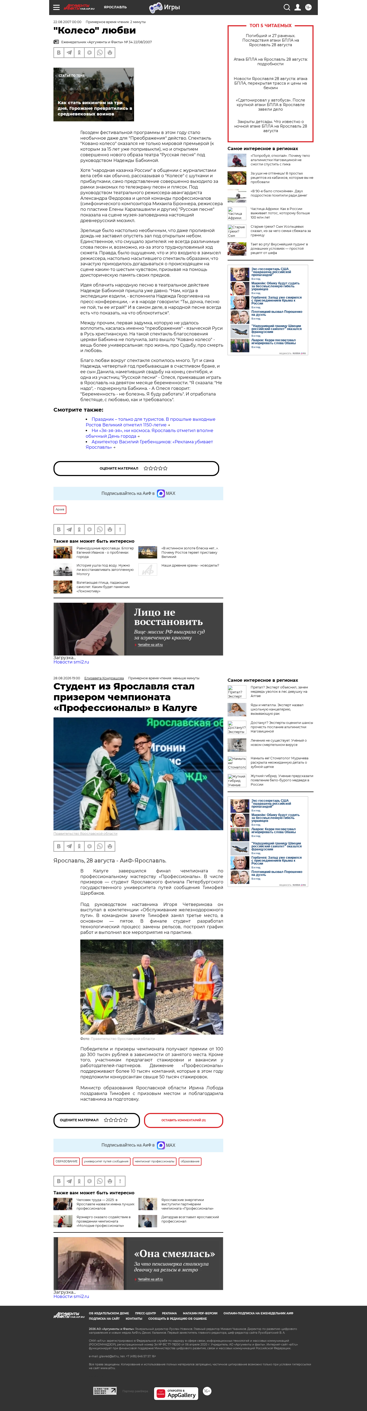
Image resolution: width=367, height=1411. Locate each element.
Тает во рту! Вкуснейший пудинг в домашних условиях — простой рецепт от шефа (279, 248)
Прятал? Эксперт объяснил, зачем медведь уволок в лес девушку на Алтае (279, 691)
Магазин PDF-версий (200, 1313)
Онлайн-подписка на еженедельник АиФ (258, 1313)
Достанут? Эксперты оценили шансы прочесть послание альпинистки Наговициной (282, 727)
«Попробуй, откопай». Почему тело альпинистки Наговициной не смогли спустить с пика (280, 160)
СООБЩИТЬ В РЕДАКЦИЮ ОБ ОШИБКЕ (177, 1319)
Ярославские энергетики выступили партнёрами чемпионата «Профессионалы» (187, 1204)
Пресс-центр (145, 1313)
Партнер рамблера (135, 1391)
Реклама (169, 1313)
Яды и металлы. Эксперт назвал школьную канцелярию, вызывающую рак (277, 709)
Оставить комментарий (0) (183, 1120)
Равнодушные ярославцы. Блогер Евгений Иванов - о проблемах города (105, 552)
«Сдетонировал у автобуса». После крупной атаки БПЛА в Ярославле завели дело (270, 105)
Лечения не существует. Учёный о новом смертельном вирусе (279, 742)
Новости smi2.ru (71, 662)
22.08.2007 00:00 (67, 22)
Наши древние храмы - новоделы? (190, 565)
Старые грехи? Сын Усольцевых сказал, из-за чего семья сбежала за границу (281, 230)
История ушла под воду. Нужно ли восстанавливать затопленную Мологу (105, 569)
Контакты (134, 1319)
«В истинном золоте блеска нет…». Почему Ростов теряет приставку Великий (190, 552)
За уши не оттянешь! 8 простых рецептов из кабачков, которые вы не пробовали (282, 177)
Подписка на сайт (104, 1319)
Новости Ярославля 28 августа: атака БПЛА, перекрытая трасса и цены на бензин (270, 83)
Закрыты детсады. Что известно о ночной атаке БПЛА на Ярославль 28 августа (270, 126)
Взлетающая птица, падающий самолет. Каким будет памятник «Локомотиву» (103, 587)
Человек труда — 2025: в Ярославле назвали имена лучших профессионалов (105, 1204)
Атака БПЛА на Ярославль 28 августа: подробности (271, 61)
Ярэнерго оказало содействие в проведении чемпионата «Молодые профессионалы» (104, 1221)
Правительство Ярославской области (85, 834)
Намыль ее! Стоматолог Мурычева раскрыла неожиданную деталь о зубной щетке (279, 762)
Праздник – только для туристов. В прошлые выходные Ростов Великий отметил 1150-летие (150, 422)
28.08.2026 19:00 (66, 678)
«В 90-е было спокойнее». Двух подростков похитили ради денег (279, 193)
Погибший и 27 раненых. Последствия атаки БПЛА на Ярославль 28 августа (270, 40)
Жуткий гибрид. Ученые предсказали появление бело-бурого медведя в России (282, 780)
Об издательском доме (109, 1313)
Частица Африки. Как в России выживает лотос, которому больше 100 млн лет (280, 213)
